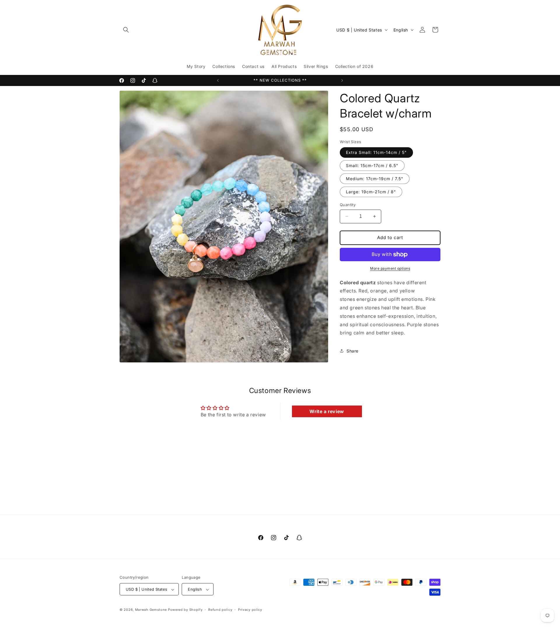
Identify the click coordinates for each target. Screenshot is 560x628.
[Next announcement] (342, 80)
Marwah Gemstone (151, 610)
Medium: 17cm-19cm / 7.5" (374, 178)
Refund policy (220, 610)
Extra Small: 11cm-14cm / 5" (376, 152)
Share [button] (352, 350)
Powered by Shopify (185, 610)
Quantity (348, 204)
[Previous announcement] (217, 80)
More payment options (390, 268)
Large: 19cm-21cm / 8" (371, 191)
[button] (126, 29)
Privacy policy (250, 610)
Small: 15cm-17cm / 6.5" (372, 165)
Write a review (326, 411)
